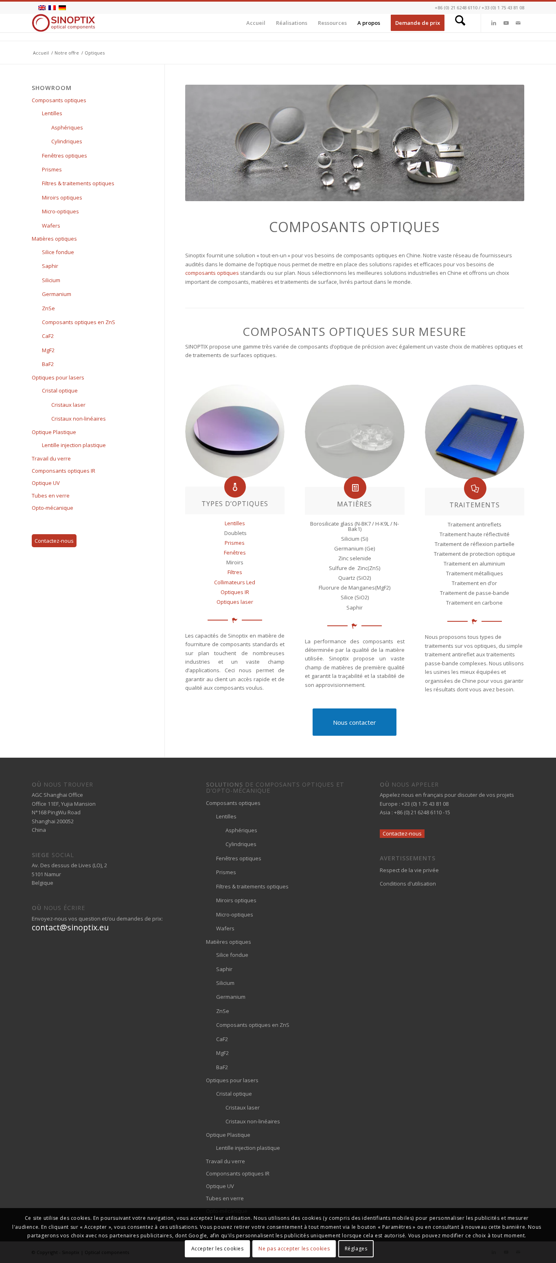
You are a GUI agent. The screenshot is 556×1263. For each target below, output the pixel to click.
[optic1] (235, 431)
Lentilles (235, 523)
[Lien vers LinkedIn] (494, 23)
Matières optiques (54, 238)
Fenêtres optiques (64, 155)
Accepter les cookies (217, 1248)
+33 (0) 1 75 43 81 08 (503, 7)
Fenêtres (235, 552)
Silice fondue (58, 252)
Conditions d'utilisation (408, 883)
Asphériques (67, 127)
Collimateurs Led (234, 582)
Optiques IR (235, 592)
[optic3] (474, 432)
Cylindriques (66, 141)
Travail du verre (51, 458)
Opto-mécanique (52, 507)
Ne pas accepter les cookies (294, 1248)
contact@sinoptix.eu (70, 927)
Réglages (356, 1248)
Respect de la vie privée (409, 870)
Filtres (235, 572)
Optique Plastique (54, 432)
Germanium (56, 294)
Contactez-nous (54, 540)
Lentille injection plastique (74, 445)
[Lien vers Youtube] (506, 23)
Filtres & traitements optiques (78, 183)
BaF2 (48, 364)
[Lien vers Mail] (518, 23)
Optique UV (46, 483)
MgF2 (48, 350)
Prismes (235, 542)
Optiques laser (235, 601)
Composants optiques (59, 100)
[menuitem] (256, 23)
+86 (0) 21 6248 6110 (456, 7)
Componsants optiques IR (63, 470)
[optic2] (354, 432)
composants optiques (212, 272)
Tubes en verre (51, 495)
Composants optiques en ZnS (78, 322)
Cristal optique (60, 390)
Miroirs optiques (62, 197)
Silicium (51, 280)
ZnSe (48, 308)
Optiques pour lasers (58, 377)
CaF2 (48, 336)
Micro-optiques (60, 211)
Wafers (51, 225)
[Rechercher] (460, 23)
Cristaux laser (68, 404)
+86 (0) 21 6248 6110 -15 (422, 812)
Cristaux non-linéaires (78, 418)
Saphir (50, 266)
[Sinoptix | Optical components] (64, 23)
